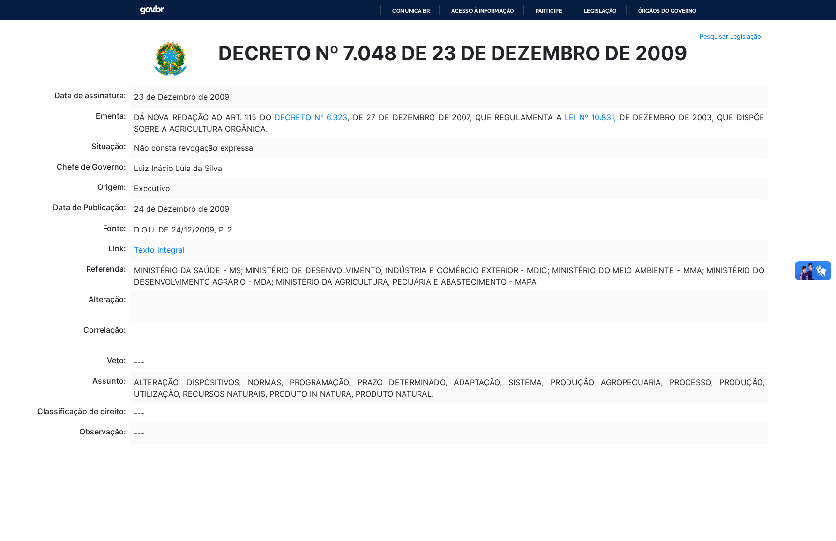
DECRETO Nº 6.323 (310, 117)
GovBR (152, 10)
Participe (549, 10)
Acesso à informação (482, 10)
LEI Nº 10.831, (590, 117)
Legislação (600, 10)
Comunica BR (411, 10)
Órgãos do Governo (667, 10)
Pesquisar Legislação (730, 36)
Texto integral (159, 250)
